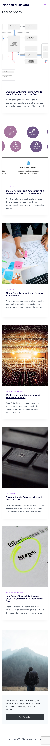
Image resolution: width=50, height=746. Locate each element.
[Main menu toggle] (44, 5)
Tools (12, 493)
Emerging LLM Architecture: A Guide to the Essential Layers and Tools (24, 93)
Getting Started (12, 391)
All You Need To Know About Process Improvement (24, 294)
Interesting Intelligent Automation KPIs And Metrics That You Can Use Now (25, 192)
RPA (7, 88)
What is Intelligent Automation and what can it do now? (23, 396)
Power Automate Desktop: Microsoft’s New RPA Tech (24, 498)
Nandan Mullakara (16, 5)
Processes (10, 187)
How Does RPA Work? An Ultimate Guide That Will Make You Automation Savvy (24, 598)
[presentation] (25, 52)
